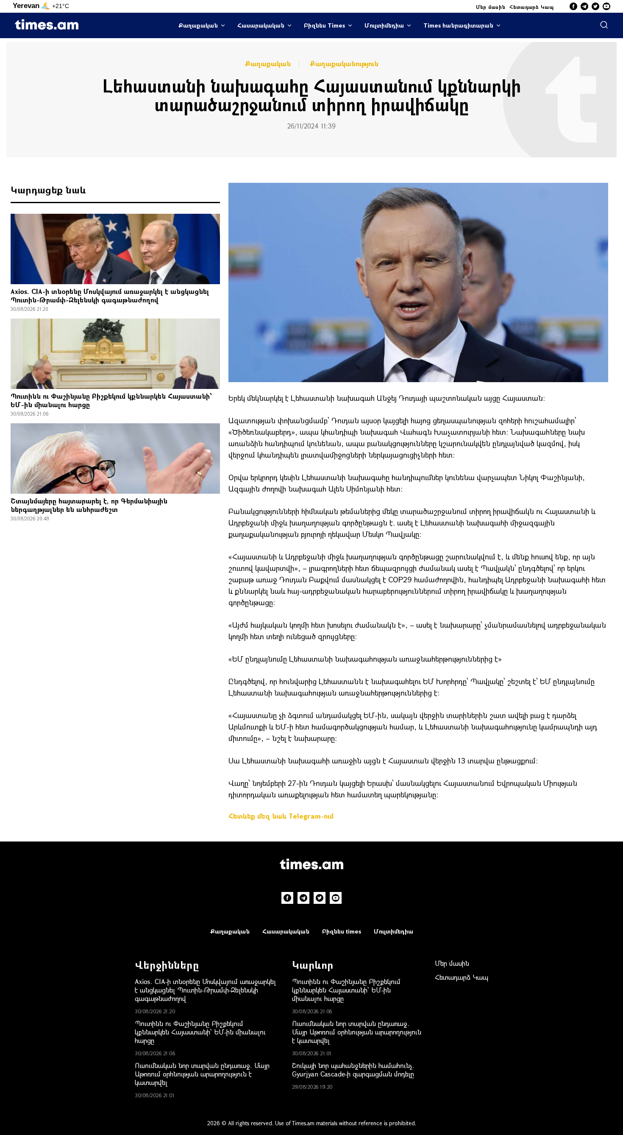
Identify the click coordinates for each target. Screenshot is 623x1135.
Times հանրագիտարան (458, 25)
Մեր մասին (491, 6)
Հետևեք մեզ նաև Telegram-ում (281, 815)
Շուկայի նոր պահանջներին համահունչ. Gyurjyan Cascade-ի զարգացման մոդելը (353, 1069)
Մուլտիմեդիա (384, 25)
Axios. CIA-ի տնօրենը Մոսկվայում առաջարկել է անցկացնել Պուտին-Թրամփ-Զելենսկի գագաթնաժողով (110, 295)
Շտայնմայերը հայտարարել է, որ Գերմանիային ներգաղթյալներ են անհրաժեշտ (89, 505)
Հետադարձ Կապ (531, 6)
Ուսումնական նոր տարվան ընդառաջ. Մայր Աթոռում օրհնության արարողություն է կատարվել (202, 1074)
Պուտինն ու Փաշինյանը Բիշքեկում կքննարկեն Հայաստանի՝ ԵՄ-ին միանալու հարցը (111, 400)
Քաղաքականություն (344, 63)
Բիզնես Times (324, 25)
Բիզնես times (341, 931)
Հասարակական (260, 25)
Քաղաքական (198, 25)
